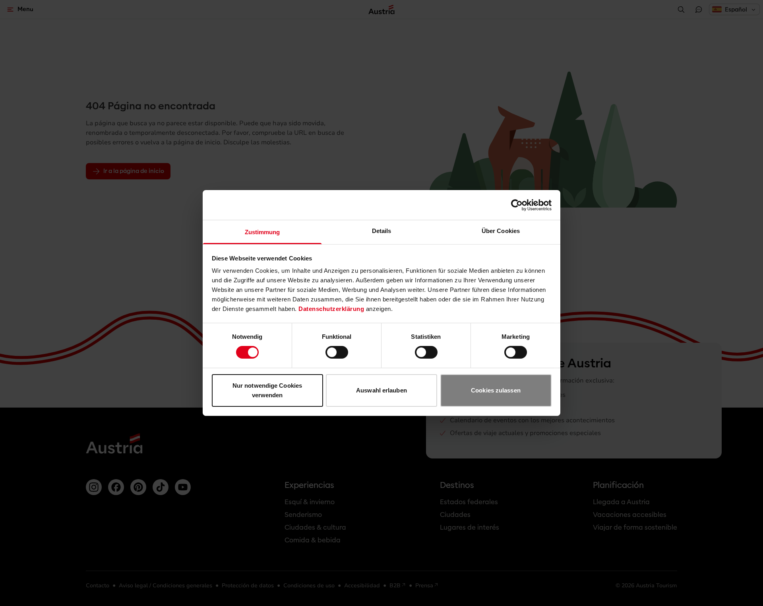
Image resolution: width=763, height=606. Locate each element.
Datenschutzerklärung (331, 308)
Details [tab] (381, 230)
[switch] (336, 352)
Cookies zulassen (496, 390)
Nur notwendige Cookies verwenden (267, 390)
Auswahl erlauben (381, 390)
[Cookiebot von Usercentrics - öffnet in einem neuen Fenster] (517, 205)
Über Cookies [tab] (501, 230)
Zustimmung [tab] (262, 232)
